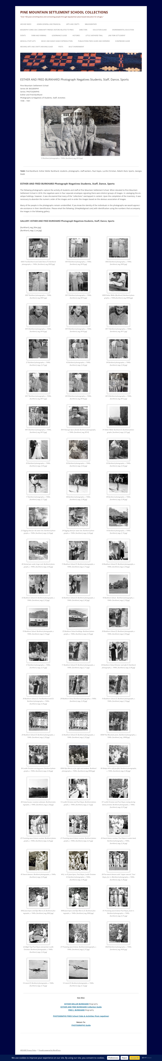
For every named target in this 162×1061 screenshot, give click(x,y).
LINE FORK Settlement (116, 35)
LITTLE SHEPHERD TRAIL (94, 35)
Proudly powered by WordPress (50, 1050)
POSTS (60, 47)
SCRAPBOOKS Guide (122, 41)
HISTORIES (76, 35)
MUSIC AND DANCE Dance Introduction (57, 41)
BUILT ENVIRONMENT (76, 47)
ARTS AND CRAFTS (72, 24)
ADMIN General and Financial (49, 24)
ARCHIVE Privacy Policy (28, 1050)
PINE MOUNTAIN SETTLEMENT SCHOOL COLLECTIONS (64, 12)
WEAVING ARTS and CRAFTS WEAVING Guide (36, 47)
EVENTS (23, 35)
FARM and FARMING (38, 35)
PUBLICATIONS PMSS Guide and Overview (94, 41)
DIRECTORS (83, 30)
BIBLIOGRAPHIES (91, 24)
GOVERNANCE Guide (59, 35)
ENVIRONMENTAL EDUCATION (123, 30)
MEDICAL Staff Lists (28, 41)
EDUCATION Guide (100, 30)
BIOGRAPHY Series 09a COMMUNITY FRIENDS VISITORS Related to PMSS (47, 30)
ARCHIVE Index (25, 24)
